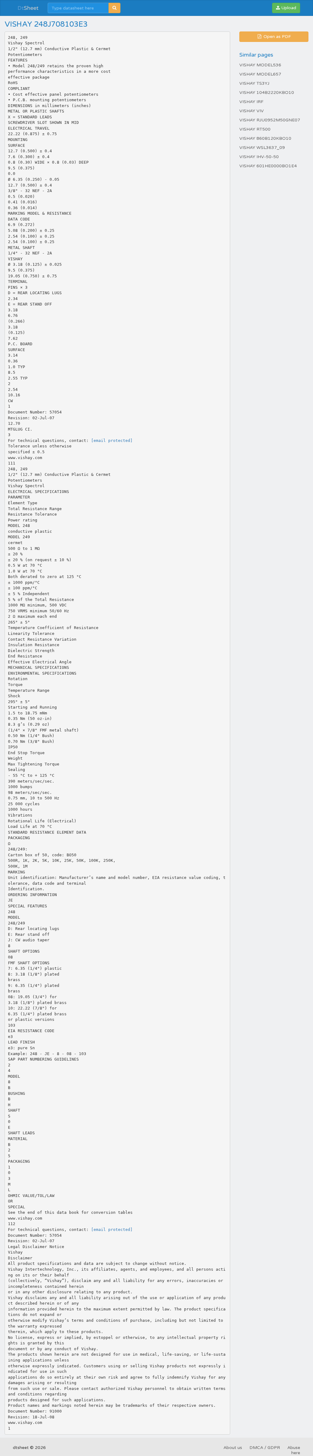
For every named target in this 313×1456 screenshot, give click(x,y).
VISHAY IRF (251, 101)
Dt (28, 8)
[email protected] (112, 440)
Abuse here (293, 1450)
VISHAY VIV (251, 110)
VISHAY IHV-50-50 (259, 156)
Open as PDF (276, 36)
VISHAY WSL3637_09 (262, 147)
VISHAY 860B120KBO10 (265, 138)
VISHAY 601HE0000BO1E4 (268, 166)
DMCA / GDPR (264, 1447)
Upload (288, 7)
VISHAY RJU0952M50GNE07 (269, 120)
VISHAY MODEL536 (260, 65)
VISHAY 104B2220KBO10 (266, 92)
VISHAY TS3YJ (254, 83)
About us (232, 1447)
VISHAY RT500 (255, 129)
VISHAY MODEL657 (260, 74)
